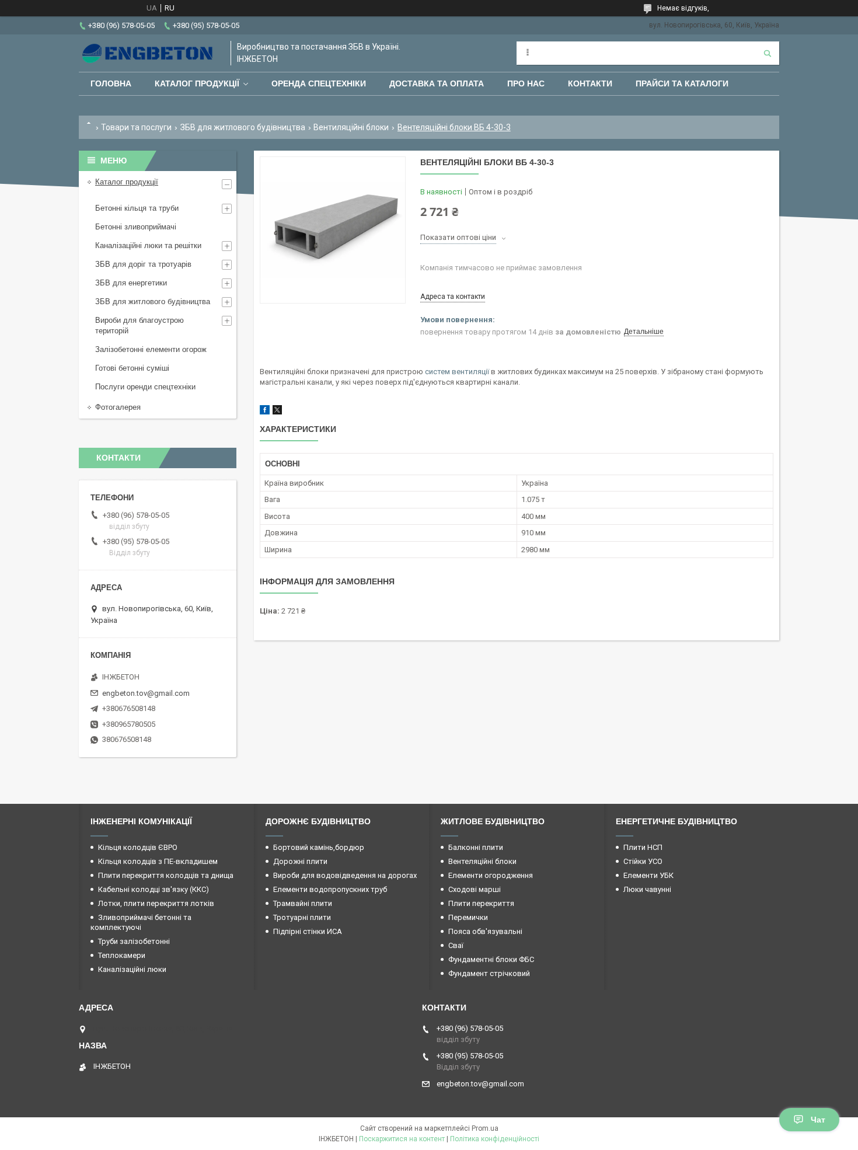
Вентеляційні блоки (482, 861)
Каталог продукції (197, 83)
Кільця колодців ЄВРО (137, 847)
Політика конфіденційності (494, 1139)
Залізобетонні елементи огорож (151, 349)
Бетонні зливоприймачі (135, 226)
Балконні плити (475, 847)
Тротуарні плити (302, 917)
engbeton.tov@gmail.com (146, 693)
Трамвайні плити (302, 903)
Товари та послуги (136, 127)
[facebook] (265, 411)
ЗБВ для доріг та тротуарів (143, 264)
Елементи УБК (648, 875)
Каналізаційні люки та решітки (148, 245)
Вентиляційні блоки (351, 127)
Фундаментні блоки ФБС (491, 959)
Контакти (590, 83)
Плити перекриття (481, 903)
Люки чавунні (647, 889)
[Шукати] (767, 53)
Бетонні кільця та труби (137, 208)
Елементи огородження (490, 875)
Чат (818, 1119)
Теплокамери (121, 955)
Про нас (526, 83)
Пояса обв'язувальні (485, 931)
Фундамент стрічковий (489, 973)
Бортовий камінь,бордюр (318, 847)
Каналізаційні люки (132, 969)
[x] (277, 411)
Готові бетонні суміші (132, 368)
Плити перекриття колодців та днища (165, 875)
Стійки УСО (642, 861)
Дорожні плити (300, 861)
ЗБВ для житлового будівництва (242, 127)
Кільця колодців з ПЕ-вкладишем (158, 861)
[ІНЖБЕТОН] (149, 53)
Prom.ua (485, 1128)
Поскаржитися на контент (402, 1139)
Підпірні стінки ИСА (307, 931)
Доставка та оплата (436, 83)
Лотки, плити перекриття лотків (156, 903)
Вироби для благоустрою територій (139, 325)
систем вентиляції (457, 371)
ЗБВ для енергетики (131, 282)
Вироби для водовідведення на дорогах (345, 875)
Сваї (455, 945)
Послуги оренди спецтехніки (145, 386)
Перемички (468, 917)
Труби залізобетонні (134, 941)
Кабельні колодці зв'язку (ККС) (153, 889)
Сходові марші (474, 889)
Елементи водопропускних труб (330, 889)
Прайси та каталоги (682, 83)
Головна (110, 83)
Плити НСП (642, 847)
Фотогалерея (118, 407)
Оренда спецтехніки (318, 83)
